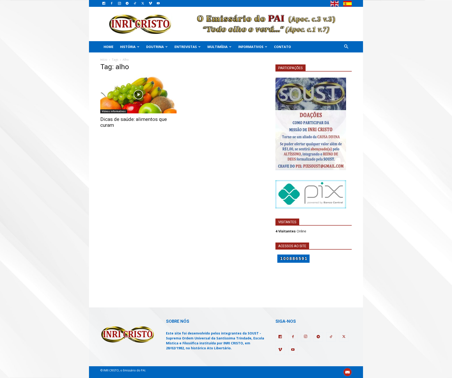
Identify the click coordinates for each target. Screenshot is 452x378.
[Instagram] (119, 3)
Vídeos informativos (114, 111)
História (128, 46)
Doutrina (155, 46)
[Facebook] (111, 3)
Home (108, 46)
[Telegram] (127, 3)
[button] (346, 47)
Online (290, 231)
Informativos (250, 46)
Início (103, 60)
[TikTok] (134, 3)
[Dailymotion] (103, 3)
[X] (142, 3)
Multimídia (217, 46)
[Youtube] (158, 3)
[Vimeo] (150, 3)
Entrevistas (185, 46)
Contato (282, 46)
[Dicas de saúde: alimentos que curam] (138, 94)
